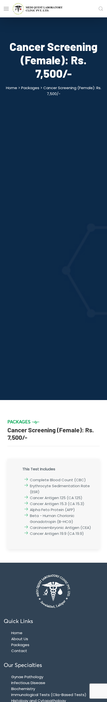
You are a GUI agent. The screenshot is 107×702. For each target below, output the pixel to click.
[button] (100, 8)
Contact (19, 650)
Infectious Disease (28, 682)
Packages (20, 644)
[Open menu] (6, 8)
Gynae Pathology (27, 676)
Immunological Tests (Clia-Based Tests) (48, 694)
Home (16, 632)
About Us (19, 638)
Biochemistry (23, 688)
